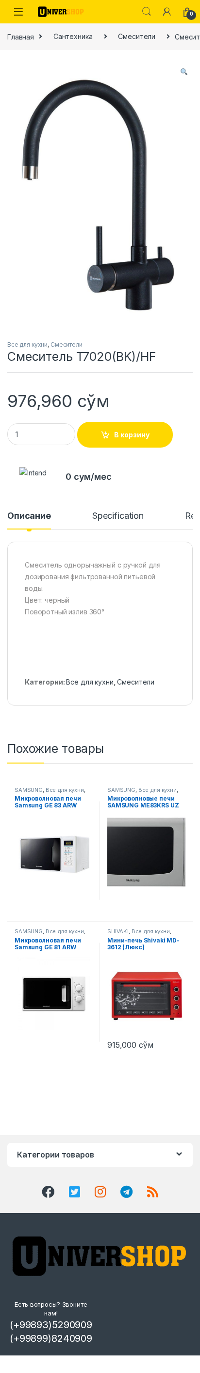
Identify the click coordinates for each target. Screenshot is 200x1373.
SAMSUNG (29, 789)
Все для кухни (27, 344)
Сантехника (73, 36)
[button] (184, 72)
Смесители (136, 36)
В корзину (132, 435)
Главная (20, 36)
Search (146, 11)
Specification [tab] (118, 516)
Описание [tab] (29, 516)
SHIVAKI (118, 931)
